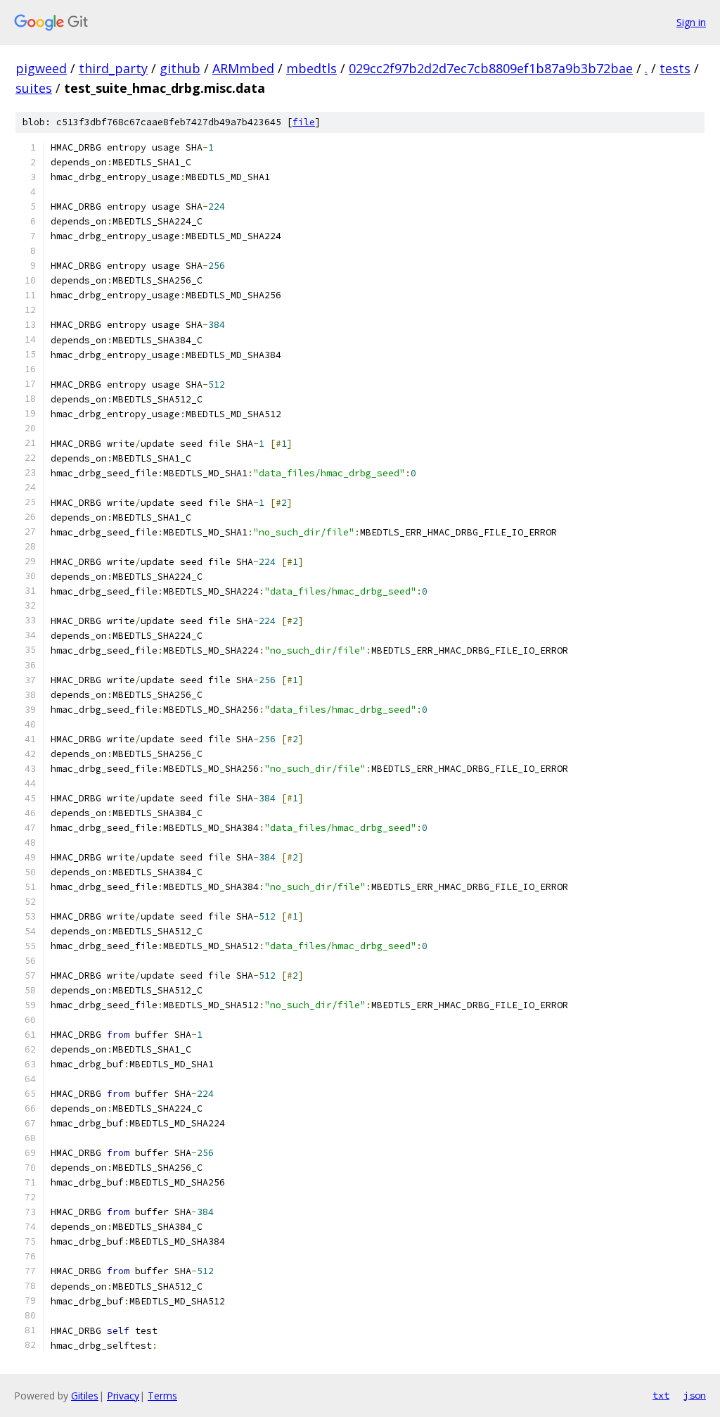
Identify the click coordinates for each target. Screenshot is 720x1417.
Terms (162, 1395)
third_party (113, 68)
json (694, 1395)
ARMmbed (243, 68)
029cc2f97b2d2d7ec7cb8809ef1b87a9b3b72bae (491, 68)
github (180, 68)
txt (660, 1395)
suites (33, 88)
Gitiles (84, 1395)
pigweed (41, 68)
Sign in (691, 22)
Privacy (123, 1395)
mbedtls (311, 68)
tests (675, 68)
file (303, 122)
